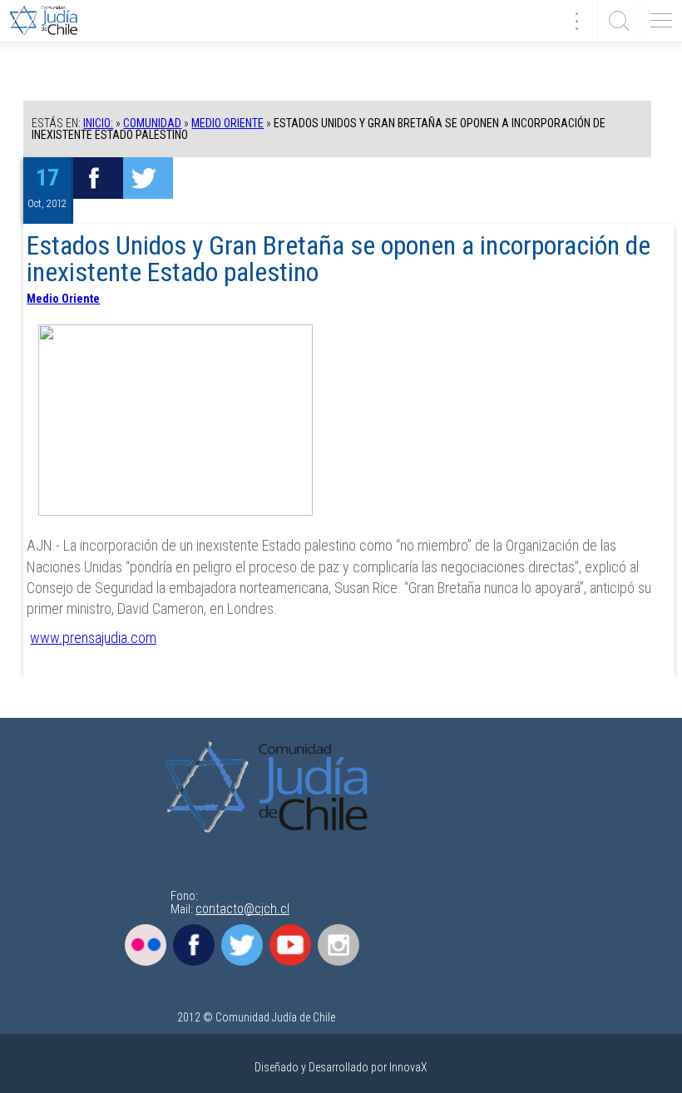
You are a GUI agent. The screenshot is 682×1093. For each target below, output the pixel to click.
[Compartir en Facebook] (98, 178)
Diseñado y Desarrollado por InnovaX (341, 1067)
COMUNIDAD (152, 123)
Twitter (242, 945)
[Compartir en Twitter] (148, 178)
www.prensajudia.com (93, 637)
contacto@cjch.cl (242, 909)
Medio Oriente (227, 123)
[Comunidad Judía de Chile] (49, 20)
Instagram (338, 945)
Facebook (194, 945)
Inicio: (98, 123)
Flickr (145, 945)
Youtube (290, 945)
